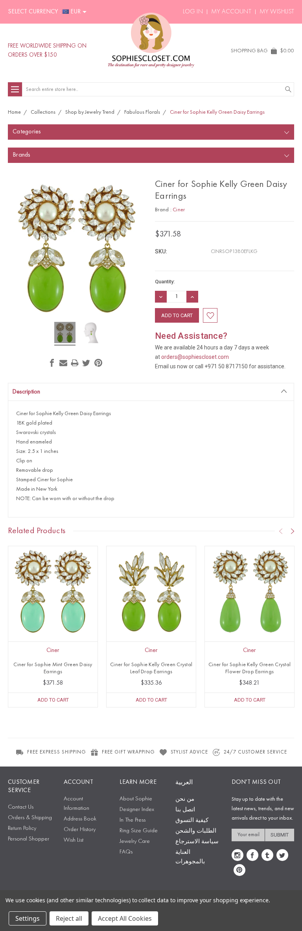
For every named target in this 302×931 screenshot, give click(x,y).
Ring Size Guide (139, 831)
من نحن (184, 799)
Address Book (80, 819)
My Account (231, 11)
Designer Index (137, 810)
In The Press (132, 820)
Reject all (69, 918)
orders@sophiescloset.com (195, 357)
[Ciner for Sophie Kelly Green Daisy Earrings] (65, 333)
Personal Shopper (28, 839)
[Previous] (281, 531)
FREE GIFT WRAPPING (128, 752)
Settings (27, 918)
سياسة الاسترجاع (197, 842)
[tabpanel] (53, 626)
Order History (80, 830)
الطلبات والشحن (195, 831)
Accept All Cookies (125, 918)
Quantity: (165, 281)
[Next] (292, 531)
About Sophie (136, 799)
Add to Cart (53, 700)
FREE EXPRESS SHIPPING (56, 752)
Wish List (73, 840)
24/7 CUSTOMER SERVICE (255, 752)
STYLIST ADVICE (189, 752)
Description (26, 392)
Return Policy (22, 828)
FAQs (126, 852)
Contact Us (20, 807)
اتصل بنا (185, 810)
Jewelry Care (135, 841)
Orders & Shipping (30, 818)
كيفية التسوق (191, 821)
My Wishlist (277, 11)
